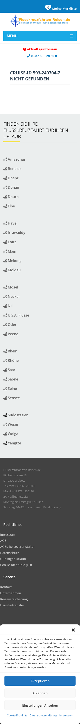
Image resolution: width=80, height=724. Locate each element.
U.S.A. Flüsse (18, 315)
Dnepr (12, 178)
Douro (13, 196)
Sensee (13, 397)
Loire (11, 241)
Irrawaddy (16, 232)
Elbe (11, 206)
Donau (13, 187)
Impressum (66, 715)
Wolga (12, 433)
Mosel (12, 287)
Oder (11, 324)
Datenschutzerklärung (43, 715)
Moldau (14, 270)
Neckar (13, 296)
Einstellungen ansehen (40, 705)
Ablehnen (40, 693)
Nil (9, 305)
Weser (12, 424)
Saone (12, 379)
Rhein (12, 351)
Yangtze (14, 443)
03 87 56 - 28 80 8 (43, 56)
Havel (12, 223)
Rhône (13, 360)
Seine (12, 388)
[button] (73, 630)
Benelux (14, 168)
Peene (12, 333)
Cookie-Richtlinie (17, 715)
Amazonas (16, 159)
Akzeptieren (40, 681)
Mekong (14, 260)
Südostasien (18, 415)
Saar (11, 369)
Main (11, 251)
